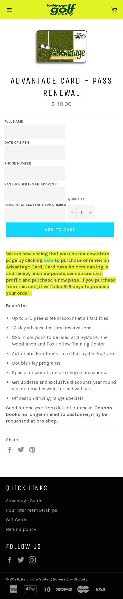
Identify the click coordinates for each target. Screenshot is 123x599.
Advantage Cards (24, 500)
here (48, 260)
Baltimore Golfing (36, 579)
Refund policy (21, 529)
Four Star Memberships (31, 510)
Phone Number (17, 163)
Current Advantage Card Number (35, 205)
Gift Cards (16, 520)
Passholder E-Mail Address (30, 184)
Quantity (76, 199)
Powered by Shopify (70, 579)
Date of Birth (16, 142)
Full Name (13, 121)
